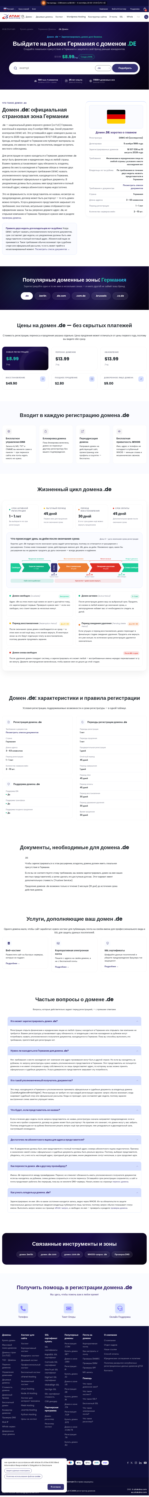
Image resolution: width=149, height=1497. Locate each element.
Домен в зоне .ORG (71, 1360)
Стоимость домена (7, 1389)
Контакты (108, 1370)
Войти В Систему (119, 9)
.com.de (80, 295)
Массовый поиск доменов (9, 1346)
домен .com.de (72, 1254)
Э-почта (113, 16)
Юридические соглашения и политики (122, 1358)
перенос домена (120, 1181)
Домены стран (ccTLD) (9, 1354)
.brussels (101, 295)
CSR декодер (51, 1401)
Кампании (104, 9)
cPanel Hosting (28, 1376)
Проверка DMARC (91, 1358)
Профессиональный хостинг (30, 1366)
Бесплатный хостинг (30, 1372)
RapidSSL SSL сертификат (51, 1356)
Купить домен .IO (71, 1375)
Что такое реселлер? (88, 1420)
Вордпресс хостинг (30, 1355)
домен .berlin (26, 1254)
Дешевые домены (44, 16)
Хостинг (24, 1343)
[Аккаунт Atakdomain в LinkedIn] (140, 1463)
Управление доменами (8, 1374)
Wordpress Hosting (76, 16)
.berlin (42, 295)
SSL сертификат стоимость (52, 1395)
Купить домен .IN (71, 1398)
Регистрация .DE (70, 1390)
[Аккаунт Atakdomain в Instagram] (136, 1463)
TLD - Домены (9, 1360)
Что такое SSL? (90, 1398)
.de (27, 295)
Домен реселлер (49, 1418)
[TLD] (146, 17)
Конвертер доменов (7, 1411)
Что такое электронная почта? (89, 1410)
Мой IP (5, 1422)
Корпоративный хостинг (28, 1350)
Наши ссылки (110, 1349)
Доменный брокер (7, 1396)
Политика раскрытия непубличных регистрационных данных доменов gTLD (123, 1364)
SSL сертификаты (51, 1348)
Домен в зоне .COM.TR (71, 1428)
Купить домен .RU (71, 1443)
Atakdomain (68, 1481)
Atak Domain (8, 29)
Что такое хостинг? (87, 1393)
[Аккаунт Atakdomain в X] (132, 1463)
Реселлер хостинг (49, 1425)
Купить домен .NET (71, 1353)
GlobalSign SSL (52, 1384)
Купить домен (26, 29)
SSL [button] (121, 16)
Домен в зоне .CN (71, 1406)
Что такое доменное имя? (90, 1385)
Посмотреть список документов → (52, 249)
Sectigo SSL (50, 1389)
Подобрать (125, 68)
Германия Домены (47, 29)
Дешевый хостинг (29, 1360)
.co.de (120, 295)
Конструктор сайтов (97, 16)
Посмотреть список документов (133, 187)
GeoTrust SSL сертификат (51, 1371)
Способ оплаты (111, 1353)
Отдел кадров (110, 1344)
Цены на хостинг (29, 1418)
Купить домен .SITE (71, 1421)
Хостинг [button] (59, 16)
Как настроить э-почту (91, 1353)
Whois (130, 16)
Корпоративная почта (90, 1345)
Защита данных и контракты (18, 1470)
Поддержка (135, 9)
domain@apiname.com (27, 1492)
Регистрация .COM (70, 1345)
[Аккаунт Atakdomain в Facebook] (127, 1463)
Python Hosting (28, 1414)
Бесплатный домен (8, 1404)
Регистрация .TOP (70, 1413)
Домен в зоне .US (71, 1383)
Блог (34, 9)
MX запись (88, 1372)
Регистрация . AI (71, 1368)
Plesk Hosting (27, 1405)
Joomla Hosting (29, 1409)
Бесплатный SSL (90, 1403)
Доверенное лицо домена (8, 1433)
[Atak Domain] (13, 16)
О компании (110, 1340)
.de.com (61, 295)
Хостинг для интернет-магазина (30, 1399)
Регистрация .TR (70, 1436)
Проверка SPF (89, 1367)
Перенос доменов (6, 1366)
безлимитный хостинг (27, 1383)
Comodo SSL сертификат (51, 1364)
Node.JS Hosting (29, 1393)
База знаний (24, 9)
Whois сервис (8, 1426)
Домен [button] (29, 16)
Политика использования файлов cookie (23, 1476)
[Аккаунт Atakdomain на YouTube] (145, 1463)
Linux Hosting (27, 1388)
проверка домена (11, 218)
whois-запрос (61, 1208)
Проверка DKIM (90, 1363)
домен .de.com (48, 1254)
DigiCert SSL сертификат (51, 1379)
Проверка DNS (122, 1254)
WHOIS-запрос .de (97, 1254)
